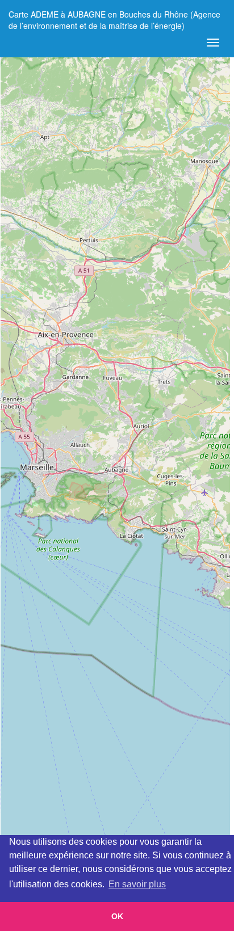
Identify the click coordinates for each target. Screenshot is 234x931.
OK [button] (117, 916)
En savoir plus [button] (137, 884)
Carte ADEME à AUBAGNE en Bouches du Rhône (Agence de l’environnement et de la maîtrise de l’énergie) (114, 18)
